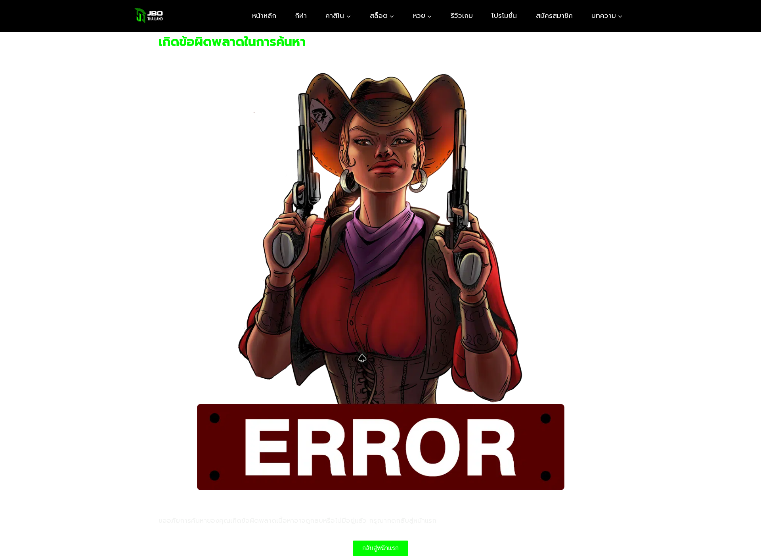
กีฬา (301, 15)
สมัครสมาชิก (554, 15)
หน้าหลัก (264, 15)
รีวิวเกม (462, 15)
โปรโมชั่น (504, 15)
